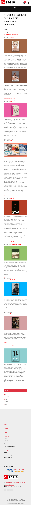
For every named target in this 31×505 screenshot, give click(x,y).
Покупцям (6, 436)
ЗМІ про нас (7, 32)
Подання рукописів (8, 455)
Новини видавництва (9, 397)
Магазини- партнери (8, 466)
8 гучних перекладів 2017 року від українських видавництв (15, 19)
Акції (5, 424)
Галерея (5, 452)
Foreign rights (7, 458)
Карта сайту (6, 492)
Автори (6, 420)
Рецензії (6, 401)
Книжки (6, 414)
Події (5, 432)
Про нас (6, 450)
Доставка (6, 440)
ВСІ (5, 394)
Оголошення (6, 454)
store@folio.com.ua (9, 485)
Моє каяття (6, 30)
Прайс (5, 443)
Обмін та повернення (8, 441)
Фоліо (12, 9)
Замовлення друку (8, 457)
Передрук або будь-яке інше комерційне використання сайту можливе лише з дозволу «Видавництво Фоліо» (15, 500)
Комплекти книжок (8, 415)
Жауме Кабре (6, 29)
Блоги (6, 399)
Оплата (5, 438)
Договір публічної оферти (9, 446)
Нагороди (6, 404)
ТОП (4, 32)
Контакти (6, 463)
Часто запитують (7, 445)
